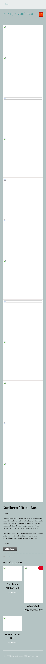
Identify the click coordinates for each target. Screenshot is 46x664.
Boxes (11, 557)
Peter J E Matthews (18, 13)
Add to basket (10, 549)
